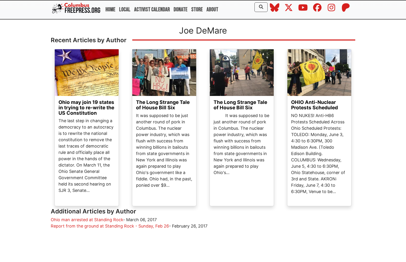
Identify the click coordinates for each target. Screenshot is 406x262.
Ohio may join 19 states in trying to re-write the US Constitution (86, 107)
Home (110, 9)
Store (197, 9)
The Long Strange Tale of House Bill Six (163, 104)
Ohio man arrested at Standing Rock (87, 219)
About (212, 9)
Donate (180, 9)
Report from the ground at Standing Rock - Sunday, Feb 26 (110, 226)
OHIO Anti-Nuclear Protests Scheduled (314, 104)
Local (124, 9)
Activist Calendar (152, 9)
